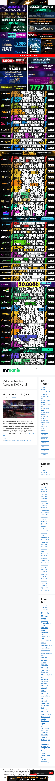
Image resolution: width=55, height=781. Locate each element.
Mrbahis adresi (44, 617)
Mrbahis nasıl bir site (46, 713)
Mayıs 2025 (44, 494)
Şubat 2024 (44, 524)
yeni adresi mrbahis (45, 762)
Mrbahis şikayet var (46, 756)
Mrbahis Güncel (45, 392)
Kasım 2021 (44, 581)
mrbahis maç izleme (44, 709)
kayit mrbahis (44, 609)
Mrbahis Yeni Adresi (45, 368)
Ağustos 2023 (45, 537)
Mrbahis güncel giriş (46, 694)
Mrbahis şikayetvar (44, 760)
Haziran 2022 (44, 565)
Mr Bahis (43, 387)
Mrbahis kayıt (45, 703)
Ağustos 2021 (45, 588)
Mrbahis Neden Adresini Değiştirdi (23, 440)
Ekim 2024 (44, 505)
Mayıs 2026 (44, 487)
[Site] (27, 94)
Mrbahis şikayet (44, 752)
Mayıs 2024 (44, 517)
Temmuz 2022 (45, 562)
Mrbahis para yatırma (45, 718)
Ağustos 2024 (45, 510)
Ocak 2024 (44, 526)
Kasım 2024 (44, 503)
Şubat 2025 (44, 496)
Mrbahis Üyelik (45, 749)
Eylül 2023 (44, 535)
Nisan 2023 (44, 546)
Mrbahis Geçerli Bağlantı (16, 394)
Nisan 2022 (44, 569)
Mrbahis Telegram (44, 730)
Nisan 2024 (44, 519)
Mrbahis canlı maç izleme (46, 646)
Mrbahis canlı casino (45, 637)
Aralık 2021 (44, 578)
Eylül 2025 (44, 492)
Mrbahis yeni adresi (45, 741)
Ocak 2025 (44, 498)
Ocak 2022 (44, 576)
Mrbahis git (44, 679)
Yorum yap (6, 441)
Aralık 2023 (44, 528)
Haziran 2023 (44, 542)
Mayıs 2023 (44, 544)
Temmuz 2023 (45, 540)
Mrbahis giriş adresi (45, 669)
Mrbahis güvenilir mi (46, 699)
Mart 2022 (44, 572)
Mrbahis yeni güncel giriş (46, 745)
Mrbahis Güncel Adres (45, 683)
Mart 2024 (44, 521)
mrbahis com (43, 655)
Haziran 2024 (44, 514)
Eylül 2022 (44, 558)
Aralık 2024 (44, 501)
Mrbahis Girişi (44, 672)
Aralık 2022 (44, 551)
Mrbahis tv (44, 732)
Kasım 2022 (44, 553)
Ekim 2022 (44, 556)
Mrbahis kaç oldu (45, 707)
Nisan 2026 (44, 489)
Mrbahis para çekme (45, 722)
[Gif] (27, 153)
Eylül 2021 (44, 585)
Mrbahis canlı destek (46, 642)
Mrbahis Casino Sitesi (46, 653)
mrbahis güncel (44, 681)
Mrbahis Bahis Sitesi (46, 624)
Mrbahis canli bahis (45, 633)
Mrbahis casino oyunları (45, 651)
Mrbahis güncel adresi (44, 688)
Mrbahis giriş (46, 665)
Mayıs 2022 (44, 567)
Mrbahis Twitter (44, 735)
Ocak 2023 (44, 549)
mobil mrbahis (43, 610)
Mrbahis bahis (44, 621)
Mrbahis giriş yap (46, 676)
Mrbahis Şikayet (34, 368)
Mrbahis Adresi (45, 420)
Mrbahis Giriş (24, 368)
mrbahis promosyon (45, 724)
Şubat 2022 (44, 574)
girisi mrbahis (44, 607)
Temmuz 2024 (45, 512)
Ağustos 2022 (45, 560)
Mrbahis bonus (44, 629)
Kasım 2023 (44, 530)
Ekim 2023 (44, 533)
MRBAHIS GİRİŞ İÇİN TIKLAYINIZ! (27, 55)
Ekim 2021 (44, 583)
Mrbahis (23, 372)
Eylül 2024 (44, 508)
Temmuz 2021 (45, 590)
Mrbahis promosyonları (45, 727)
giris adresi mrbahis (44, 605)
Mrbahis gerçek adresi (44, 660)
